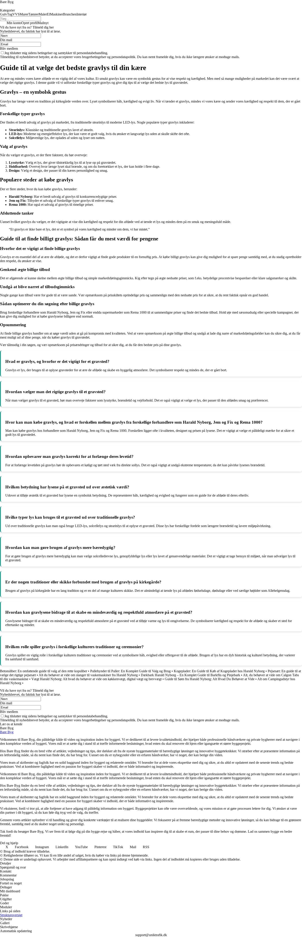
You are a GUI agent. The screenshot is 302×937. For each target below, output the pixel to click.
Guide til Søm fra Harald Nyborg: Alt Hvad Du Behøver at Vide (209, 679)
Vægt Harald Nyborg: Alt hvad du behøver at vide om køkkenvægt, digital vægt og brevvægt (96, 679)
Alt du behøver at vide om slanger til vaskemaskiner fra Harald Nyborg (88, 675)
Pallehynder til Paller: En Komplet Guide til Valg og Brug (130, 671)
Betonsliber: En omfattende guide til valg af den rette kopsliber (43, 671)
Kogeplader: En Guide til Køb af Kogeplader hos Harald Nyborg (219, 671)
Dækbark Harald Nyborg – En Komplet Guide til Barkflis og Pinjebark (190, 675)
